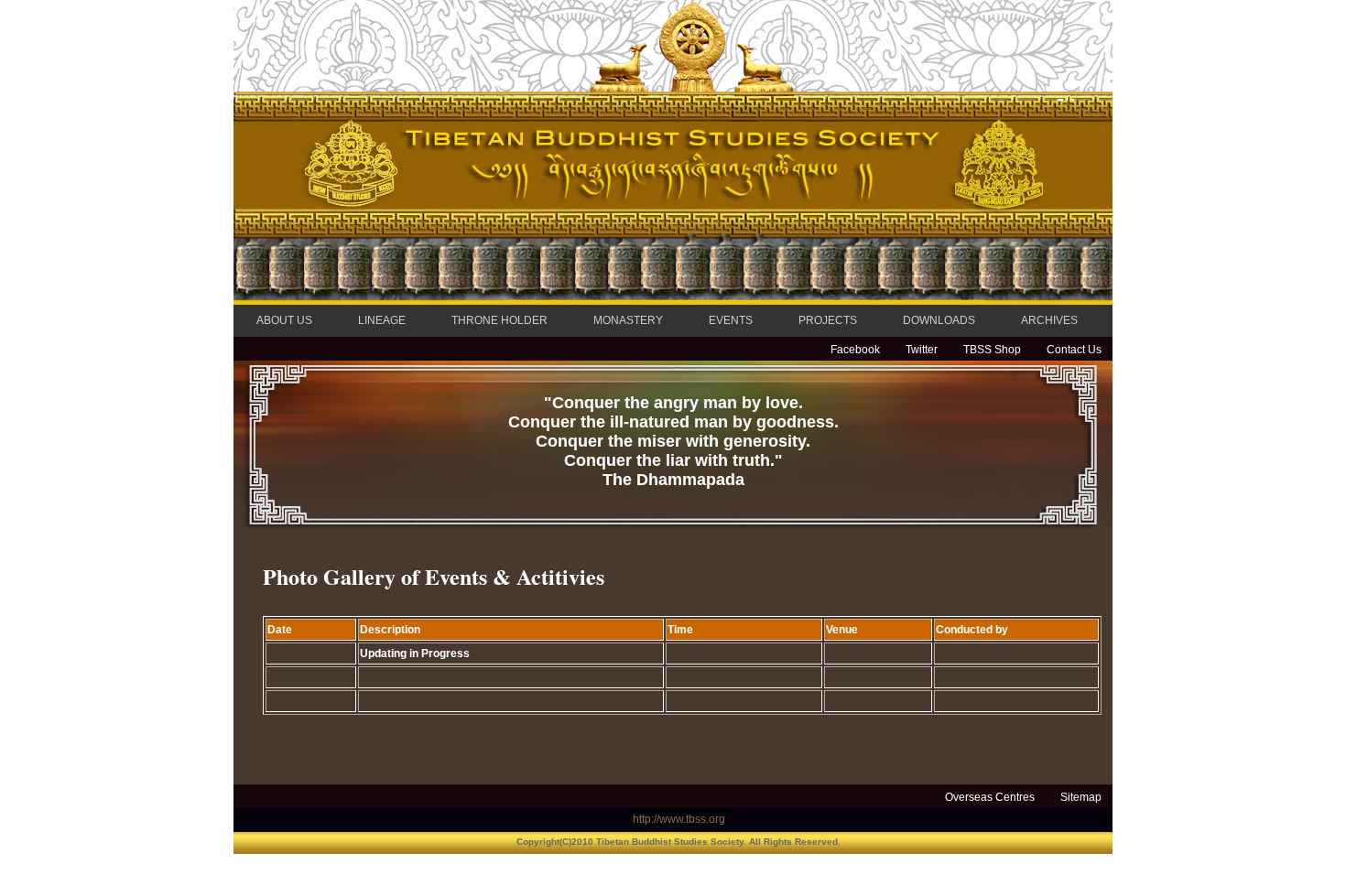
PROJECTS (827, 320)
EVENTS (731, 320)
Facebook (855, 349)
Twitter (922, 349)
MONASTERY (628, 320)
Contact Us (1074, 349)
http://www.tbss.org (679, 819)
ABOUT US (284, 320)
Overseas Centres (990, 797)
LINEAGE (382, 320)
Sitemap (1081, 797)
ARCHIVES (1049, 320)
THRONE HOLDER (499, 320)
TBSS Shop (992, 349)
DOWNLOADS (939, 320)
